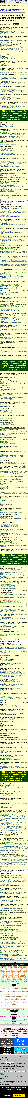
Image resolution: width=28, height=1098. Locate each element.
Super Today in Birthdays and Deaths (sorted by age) (14, 989)
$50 (16, 1071)
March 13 (11, 972)
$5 (4, 1071)
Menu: (14, 962)
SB (15, 0)
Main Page (3, 967)
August (13, 981)
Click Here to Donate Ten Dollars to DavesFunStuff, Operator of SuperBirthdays (12, 202)
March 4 (14, 969)
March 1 (25, 967)
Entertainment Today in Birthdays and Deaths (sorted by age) (12, 10)
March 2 (3, 969)
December (17, 983)
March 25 (11, 978)
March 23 (23, 976)
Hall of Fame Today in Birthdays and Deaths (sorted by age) (14, 992)
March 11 (25, 970)
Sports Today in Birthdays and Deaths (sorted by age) (14, 1006)
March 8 (8, 970)
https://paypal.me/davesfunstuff (8, 437)
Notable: (14, 1018)
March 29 (9, 979)
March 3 (9, 969)
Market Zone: (14, 1011)
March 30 (15, 979)
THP (13, 2)
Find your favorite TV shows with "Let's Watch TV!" (14, 1016)
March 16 (5, 974)
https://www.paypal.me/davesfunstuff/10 (10, 216)
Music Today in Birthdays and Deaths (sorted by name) (14, 1003)
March (20, 967)
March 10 (19, 970)
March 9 (13, 970)
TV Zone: (14, 1014)
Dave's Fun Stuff (14, 1012)
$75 (20, 1071)
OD (18, 0)
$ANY (2, 1073)
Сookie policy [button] (6, 1091)
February (15, 967)
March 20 (5, 976)
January (10, 967)
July (9, 981)
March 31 (21, 979)
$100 (24, 1071)
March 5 (19, 969)
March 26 (17, 978)
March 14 (17, 972)
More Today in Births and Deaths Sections (14, 1009)
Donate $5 (18, 2)
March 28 (3, 979)
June (5, 981)
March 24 (5, 978)
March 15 (23, 972)
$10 (8, 1071)
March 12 (5, 972)
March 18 (17, 974)
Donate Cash (9, 1063)
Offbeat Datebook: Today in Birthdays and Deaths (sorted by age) (14, 997)
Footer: (14, 1021)
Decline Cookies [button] (7, 1095)
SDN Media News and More (18, 1019)
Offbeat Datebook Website (14, 994)
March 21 (11, 976)
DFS (12, 0)
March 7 (3, 970)
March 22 (17, 976)
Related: (14, 985)
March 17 (11, 974)
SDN (21, 0)
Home (7, 0)
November (11, 983)
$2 (1, 1071)
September (19, 981)
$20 (12, 1071)
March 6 (24, 969)
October (25, 981)
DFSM (25, 0)
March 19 (23, 974)
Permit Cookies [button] (19, 1095)
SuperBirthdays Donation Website (13, 427)
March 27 (23, 978)
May (2, 981)
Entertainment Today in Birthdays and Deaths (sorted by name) (14, 1000)
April (26, 979)
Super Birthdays (14, 986)
